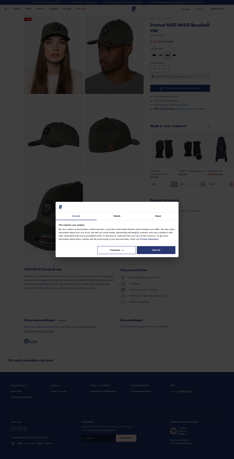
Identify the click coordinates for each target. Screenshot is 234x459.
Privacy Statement (149, 239)
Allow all (156, 250)
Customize (115, 250)
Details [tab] (117, 216)
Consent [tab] (76, 216)
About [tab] (158, 216)
